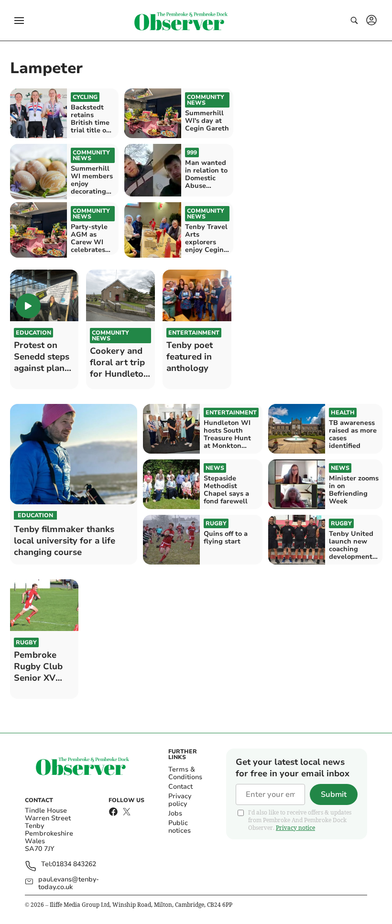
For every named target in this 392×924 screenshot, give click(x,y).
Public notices (179, 826)
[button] (19, 20)
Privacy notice (295, 827)
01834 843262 (74, 864)
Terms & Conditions (185, 773)
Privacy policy (179, 800)
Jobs (175, 813)
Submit (334, 794)
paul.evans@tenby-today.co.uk (68, 883)
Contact (180, 786)
